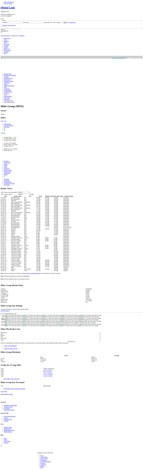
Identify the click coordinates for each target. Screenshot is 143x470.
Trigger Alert (7, 124)
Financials (6, 168)
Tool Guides (7, 441)
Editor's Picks (7, 428)
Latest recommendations (10, 345)
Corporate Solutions (45, 461)
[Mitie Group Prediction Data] (4, 176)
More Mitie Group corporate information (14, 388)
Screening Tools (8, 407)
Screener (6, 421)
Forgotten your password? (9, 25)
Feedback (21, 35)
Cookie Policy (44, 457)
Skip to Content (8, 3)
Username (4, 22)
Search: (3, 29)
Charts (5, 164)
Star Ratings (7, 173)
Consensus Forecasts (9, 183)
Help (5, 438)
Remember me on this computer (52, 22)
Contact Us (43, 464)
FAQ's (5, 439)
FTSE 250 (3, 121)
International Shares (9, 410)
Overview (6, 179)
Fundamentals (7, 182)
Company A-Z (14, 35)
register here (72, 22)
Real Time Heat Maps (9, 416)
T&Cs (42, 455)
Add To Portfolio (8, 125)
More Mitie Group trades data (11, 379)
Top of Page (4, 391)
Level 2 (6, 418)
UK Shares (7, 408)
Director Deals (8, 170)
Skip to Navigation (9, 2)
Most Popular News (9, 430)
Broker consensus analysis (11, 348)
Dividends (6, 180)
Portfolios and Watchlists (10, 405)
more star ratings (5, 310)
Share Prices (7, 162)
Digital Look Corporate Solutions (31, 273)
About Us (42, 463)
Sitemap (42, 466)
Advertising (43, 460)
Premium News (8, 419)
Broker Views (7, 171)
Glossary (6, 442)
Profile (5, 174)
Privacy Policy (44, 458)
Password (25, 22)
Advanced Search (5, 35)
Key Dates (7, 185)
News (5, 167)
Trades (5, 165)
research (11, 394)
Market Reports (8, 431)
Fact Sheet (6, 127)
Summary (6, 161)
